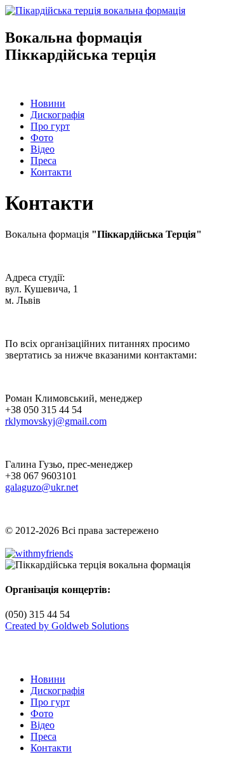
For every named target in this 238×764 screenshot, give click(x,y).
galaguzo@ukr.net (41, 487)
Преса (43, 160)
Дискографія (57, 114)
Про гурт (50, 126)
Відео (42, 149)
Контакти (51, 172)
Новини (47, 103)
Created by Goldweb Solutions (67, 625)
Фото (41, 137)
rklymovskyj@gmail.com (56, 421)
